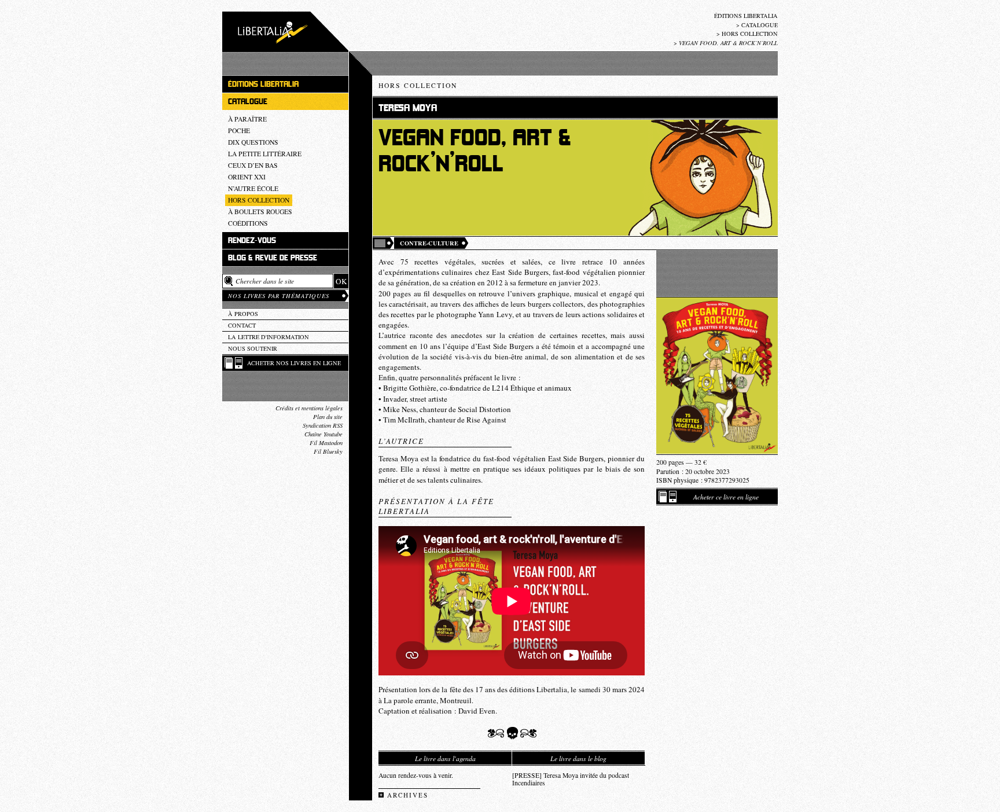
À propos (243, 314)
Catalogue (759, 25)
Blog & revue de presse (272, 257)
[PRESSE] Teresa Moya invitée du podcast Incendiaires (570, 779)
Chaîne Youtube (323, 434)
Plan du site (328, 417)
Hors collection (750, 34)
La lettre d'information (268, 337)
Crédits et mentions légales (309, 408)
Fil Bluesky (328, 451)
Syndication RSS (323, 425)
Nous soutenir (252, 348)
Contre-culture (429, 243)
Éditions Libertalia (746, 16)
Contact (242, 325)
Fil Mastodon (326, 443)
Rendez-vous (252, 240)
